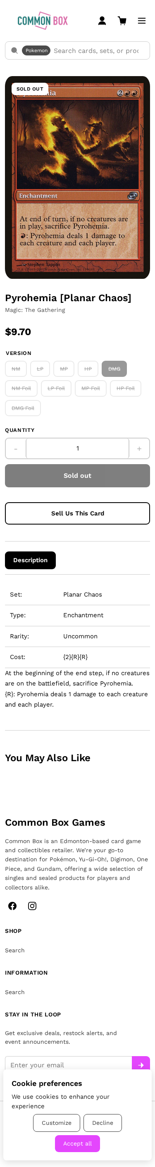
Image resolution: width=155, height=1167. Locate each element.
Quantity (19, 430)
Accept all (77, 1143)
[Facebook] (12, 906)
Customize (57, 1122)
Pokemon (37, 50)
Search (15, 950)
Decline (102, 1122)
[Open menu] (142, 20)
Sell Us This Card (77, 513)
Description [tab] (30, 560)
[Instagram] (32, 906)
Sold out (77, 475)
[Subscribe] (141, 1065)
